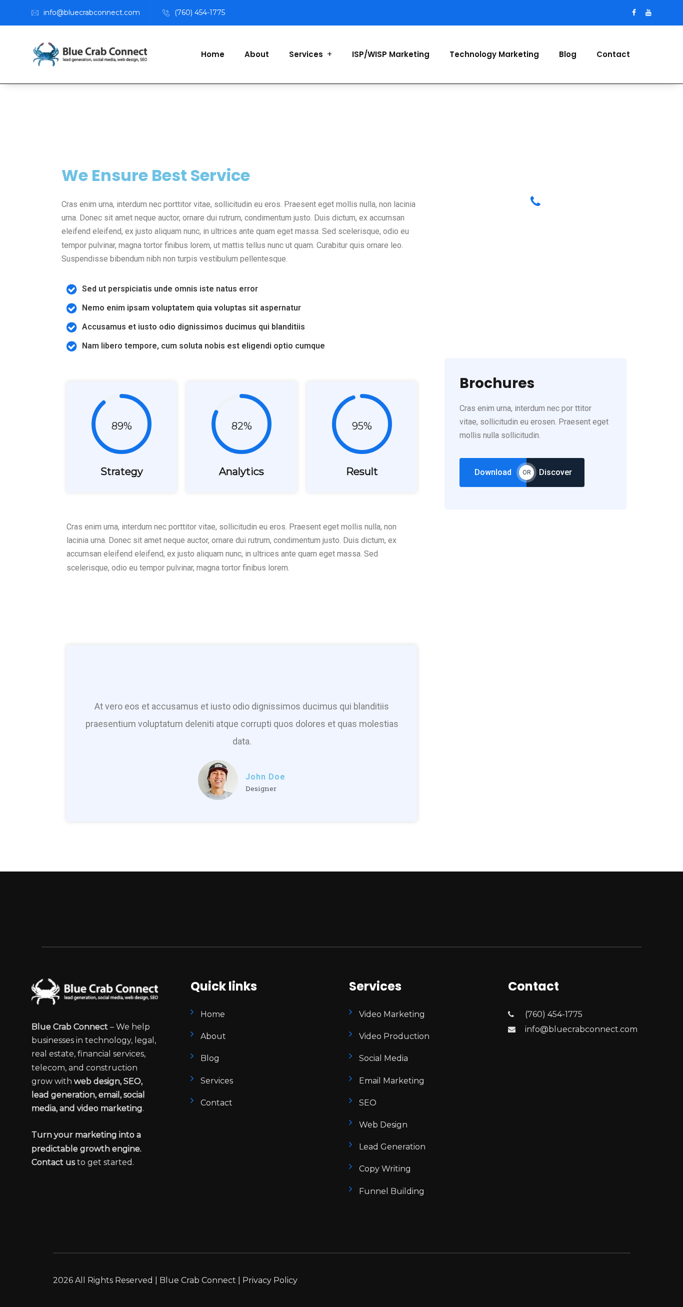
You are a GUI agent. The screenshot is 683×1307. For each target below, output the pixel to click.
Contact (613, 54)
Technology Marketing (494, 54)
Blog (567, 54)
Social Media (383, 1058)
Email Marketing (391, 1081)
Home (212, 54)
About (256, 54)
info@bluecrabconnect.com (92, 12)
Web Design (383, 1125)
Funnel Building (391, 1191)
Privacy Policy (269, 1280)
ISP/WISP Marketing (391, 54)
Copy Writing (385, 1169)
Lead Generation (392, 1147)
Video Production (394, 1036)
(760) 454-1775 (199, 12)
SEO (367, 1103)
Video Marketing (392, 1014)
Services (306, 54)
